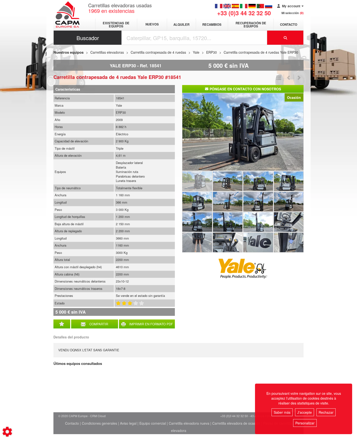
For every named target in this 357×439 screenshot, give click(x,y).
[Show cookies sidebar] (7, 432)
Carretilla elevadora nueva (189, 423)
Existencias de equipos (116, 24)
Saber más (282, 412)
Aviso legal (128, 423)
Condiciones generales (99, 423)
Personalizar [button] (304, 423)
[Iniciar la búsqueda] (285, 37)
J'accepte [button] (304, 412)
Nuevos (152, 24)
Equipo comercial (152, 423)
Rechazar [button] (326, 412)
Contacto (288, 24)
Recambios (211, 24)
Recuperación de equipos (251, 24)
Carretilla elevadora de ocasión (236, 423)
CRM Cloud (98, 416)
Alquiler (181, 24)
